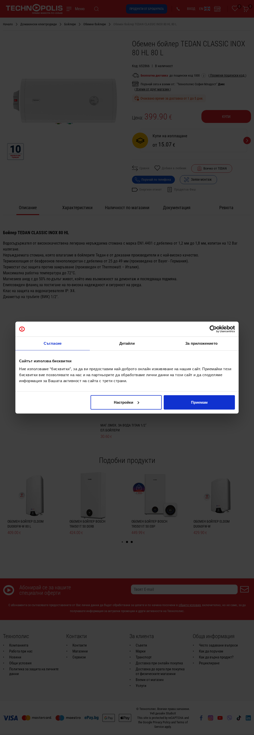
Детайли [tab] (127, 343)
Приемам (199, 402)
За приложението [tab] (201, 343)
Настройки (123, 402)
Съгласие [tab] (53, 343)
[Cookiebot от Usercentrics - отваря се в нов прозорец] (213, 329)
